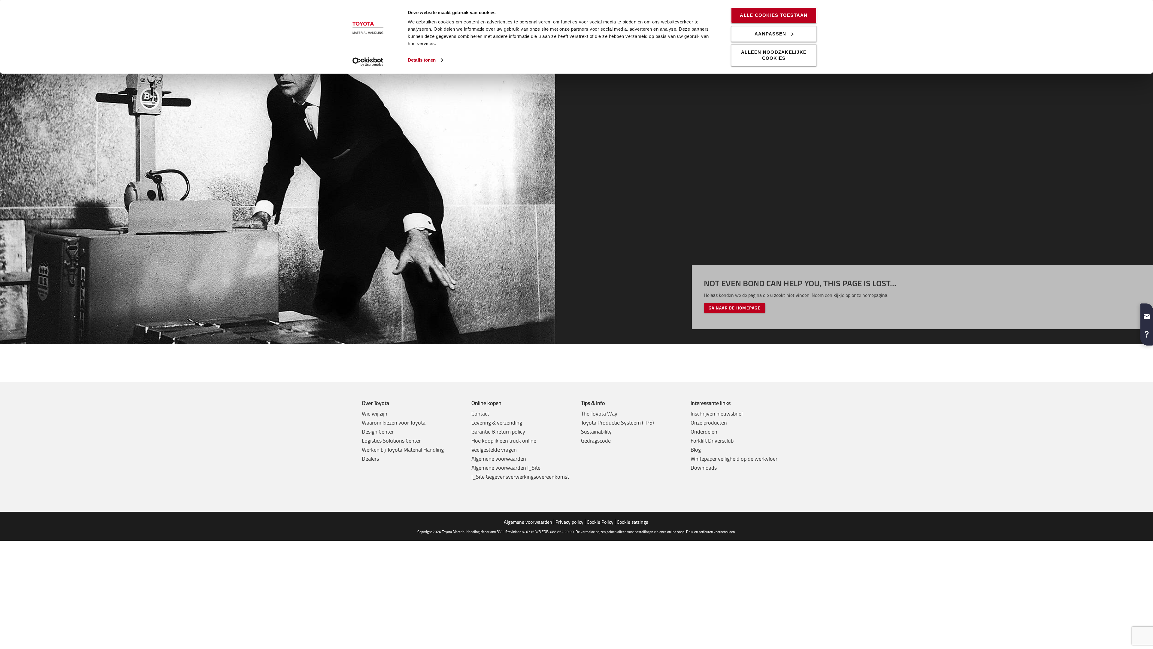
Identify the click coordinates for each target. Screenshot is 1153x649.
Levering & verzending (496, 422)
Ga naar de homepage (735, 308)
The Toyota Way (599, 413)
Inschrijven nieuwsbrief (717, 413)
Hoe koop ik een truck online (503, 440)
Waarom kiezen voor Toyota (393, 422)
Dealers (370, 458)
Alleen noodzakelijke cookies (773, 55)
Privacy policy (569, 522)
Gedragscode (596, 440)
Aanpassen (770, 33)
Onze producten (709, 422)
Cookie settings (632, 522)
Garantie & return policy (498, 431)
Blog (696, 449)
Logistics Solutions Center (391, 440)
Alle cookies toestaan (773, 15)
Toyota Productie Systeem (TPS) (617, 422)
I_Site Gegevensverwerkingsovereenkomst (520, 476)
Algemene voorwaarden (498, 458)
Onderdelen (704, 431)
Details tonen (422, 59)
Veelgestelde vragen (494, 449)
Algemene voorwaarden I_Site (505, 467)
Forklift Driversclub (712, 440)
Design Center (378, 431)
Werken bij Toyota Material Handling (403, 449)
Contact (480, 413)
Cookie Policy (600, 522)
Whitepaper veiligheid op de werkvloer (734, 458)
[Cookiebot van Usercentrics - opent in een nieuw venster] (368, 61)
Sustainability (596, 431)
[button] (1146, 314)
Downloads (704, 467)
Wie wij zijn (374, 413)
